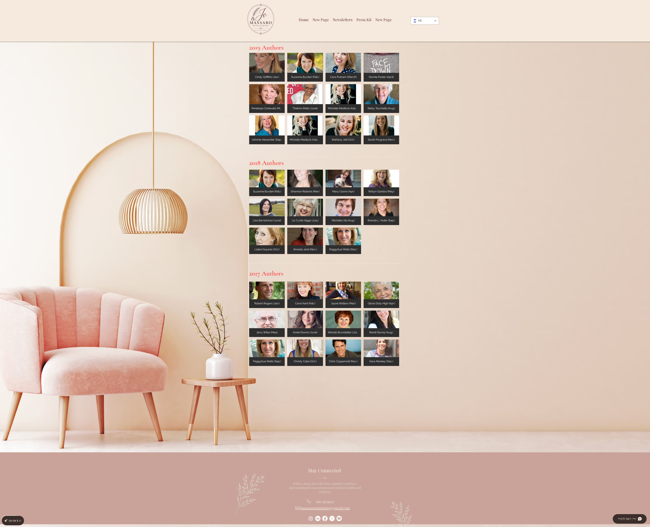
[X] (332, 518)
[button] (267, 67)
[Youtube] (339, 518)
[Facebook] (325, 518)
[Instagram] (310, 518)
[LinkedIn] (317, 518)
